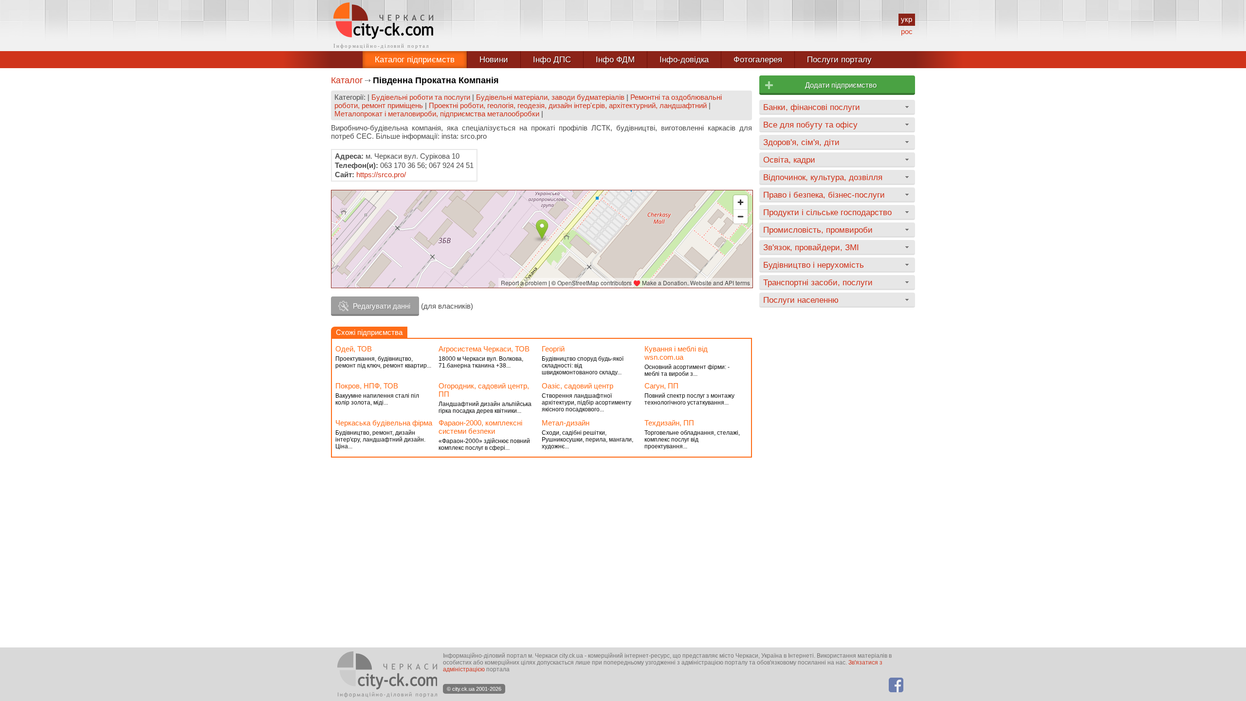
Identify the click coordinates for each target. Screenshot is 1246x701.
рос (907, 31)
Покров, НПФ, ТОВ (366, 386)
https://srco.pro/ (381, 174)
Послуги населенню (801, 299)
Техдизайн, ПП (669, 423)
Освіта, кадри (789, 159)
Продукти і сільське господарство (827, 212)
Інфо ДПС (552, 59)
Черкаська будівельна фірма (383, 423)
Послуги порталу (839, 59)
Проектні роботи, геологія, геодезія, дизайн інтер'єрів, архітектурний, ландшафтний (568, 105)
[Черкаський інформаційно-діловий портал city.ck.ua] (383, 25)
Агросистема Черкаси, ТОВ (484, 349)
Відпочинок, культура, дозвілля (822, 177)
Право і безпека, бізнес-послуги (824, 194)
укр (906, 19)
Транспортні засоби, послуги (818, 282)
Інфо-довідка (684, 59)
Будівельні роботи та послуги (420, 97)
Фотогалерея (757, 59)
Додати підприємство (841, 85)
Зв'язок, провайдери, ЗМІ (811, 247)
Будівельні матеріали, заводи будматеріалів (550, 97)
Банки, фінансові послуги (811, 107)
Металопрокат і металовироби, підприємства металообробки (436, 114)
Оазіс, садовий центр (577, 386)
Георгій (553, 349)
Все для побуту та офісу (810, 124)
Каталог (347, 80)
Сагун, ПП (661, 386)
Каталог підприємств (415, 59)
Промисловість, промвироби (818, 229)
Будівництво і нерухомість (813, 264)
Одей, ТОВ (353, 349)
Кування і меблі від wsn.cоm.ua (676, 353)
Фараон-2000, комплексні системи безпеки (480, 427)
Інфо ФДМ (615, 59)
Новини (493, 59)
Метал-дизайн (565, 423)
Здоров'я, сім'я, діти (801, 142)
